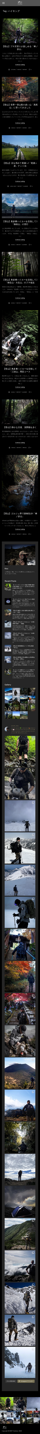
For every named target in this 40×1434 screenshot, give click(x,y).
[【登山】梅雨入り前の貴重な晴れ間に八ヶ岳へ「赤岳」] (8, 612)
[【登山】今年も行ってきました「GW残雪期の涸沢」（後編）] (8, 624)
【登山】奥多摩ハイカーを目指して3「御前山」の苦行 (20, 223)
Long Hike (13, 186)
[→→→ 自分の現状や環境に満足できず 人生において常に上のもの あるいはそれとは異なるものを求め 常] (20, 1266)
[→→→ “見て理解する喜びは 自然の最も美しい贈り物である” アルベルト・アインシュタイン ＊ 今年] (20, 1298)
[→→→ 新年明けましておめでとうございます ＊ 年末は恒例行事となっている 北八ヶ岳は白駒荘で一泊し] (20, 912)
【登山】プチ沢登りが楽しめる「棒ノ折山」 (20, 48)
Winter (25, 128)
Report (25, 69)
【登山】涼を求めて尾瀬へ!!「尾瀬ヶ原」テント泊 (20, 164)
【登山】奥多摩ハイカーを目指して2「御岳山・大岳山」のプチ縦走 (20, 281)
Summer (25, 186)
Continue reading (20, 64)
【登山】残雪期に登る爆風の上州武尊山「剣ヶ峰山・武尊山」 (24, 658)
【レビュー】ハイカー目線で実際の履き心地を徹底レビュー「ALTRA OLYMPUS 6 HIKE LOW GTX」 (24, 586)
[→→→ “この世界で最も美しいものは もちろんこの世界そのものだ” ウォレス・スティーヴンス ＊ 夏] (20, 1330)
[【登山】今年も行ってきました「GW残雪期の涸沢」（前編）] (8, 635)
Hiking (19, 69)
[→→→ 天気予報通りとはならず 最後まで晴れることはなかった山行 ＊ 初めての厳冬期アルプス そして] (20, 1362)
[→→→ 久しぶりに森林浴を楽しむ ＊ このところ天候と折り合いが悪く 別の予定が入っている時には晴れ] (20, 1137)
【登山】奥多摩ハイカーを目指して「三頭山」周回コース (20, 370)
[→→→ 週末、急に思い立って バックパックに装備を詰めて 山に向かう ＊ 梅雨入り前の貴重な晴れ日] (20, 783)
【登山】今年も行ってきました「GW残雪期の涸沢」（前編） (23, 634)
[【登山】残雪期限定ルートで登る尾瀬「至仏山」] (8, 648)
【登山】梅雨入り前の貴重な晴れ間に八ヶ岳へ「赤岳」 (24, 611)
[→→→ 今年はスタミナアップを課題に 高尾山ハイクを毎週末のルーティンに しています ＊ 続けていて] (20, 751)
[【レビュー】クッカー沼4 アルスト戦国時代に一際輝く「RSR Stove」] (8, 601)
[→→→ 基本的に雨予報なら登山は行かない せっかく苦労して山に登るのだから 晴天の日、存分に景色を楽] (20, 1233)
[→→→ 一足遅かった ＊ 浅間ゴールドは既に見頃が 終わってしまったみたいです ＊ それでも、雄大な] (20, 1073)
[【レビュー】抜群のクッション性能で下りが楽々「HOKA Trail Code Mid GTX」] (8, 672)
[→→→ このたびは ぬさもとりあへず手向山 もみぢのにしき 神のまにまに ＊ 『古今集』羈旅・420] (20, 1008)
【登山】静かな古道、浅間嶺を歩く (20, 427)
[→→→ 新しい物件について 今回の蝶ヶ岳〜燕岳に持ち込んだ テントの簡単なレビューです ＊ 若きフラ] (20, 1201)
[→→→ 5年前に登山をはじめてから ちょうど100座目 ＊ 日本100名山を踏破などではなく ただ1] (20, 944)
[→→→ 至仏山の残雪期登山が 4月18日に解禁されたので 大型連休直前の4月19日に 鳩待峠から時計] (20, 848)
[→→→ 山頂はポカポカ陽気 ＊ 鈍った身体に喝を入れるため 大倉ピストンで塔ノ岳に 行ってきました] (20, 1105)
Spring (25, 447)
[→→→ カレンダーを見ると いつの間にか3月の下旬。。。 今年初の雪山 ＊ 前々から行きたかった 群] (20, 880)
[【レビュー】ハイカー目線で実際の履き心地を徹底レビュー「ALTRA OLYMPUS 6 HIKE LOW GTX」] (8, 587)
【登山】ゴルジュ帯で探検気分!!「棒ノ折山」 (20, 515)
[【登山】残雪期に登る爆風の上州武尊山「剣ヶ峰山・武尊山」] (8, 659)
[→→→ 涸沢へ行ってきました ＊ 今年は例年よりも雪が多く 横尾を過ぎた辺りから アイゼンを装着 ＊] (20, 815)
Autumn (13, 69)
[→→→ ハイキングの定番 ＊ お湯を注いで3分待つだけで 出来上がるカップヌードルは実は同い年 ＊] (20, 1040)
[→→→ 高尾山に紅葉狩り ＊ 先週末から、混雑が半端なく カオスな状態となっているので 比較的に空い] (20, 976)
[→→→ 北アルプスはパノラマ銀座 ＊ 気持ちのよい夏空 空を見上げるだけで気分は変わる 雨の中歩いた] (20, 1169)
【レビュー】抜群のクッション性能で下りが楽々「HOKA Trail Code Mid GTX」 (24, 670)
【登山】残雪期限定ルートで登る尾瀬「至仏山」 (23, 646)
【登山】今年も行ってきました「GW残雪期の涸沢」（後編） (23, 622)
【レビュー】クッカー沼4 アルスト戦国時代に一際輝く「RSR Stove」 (24, 600)
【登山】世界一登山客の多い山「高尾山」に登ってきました (20, 106)
